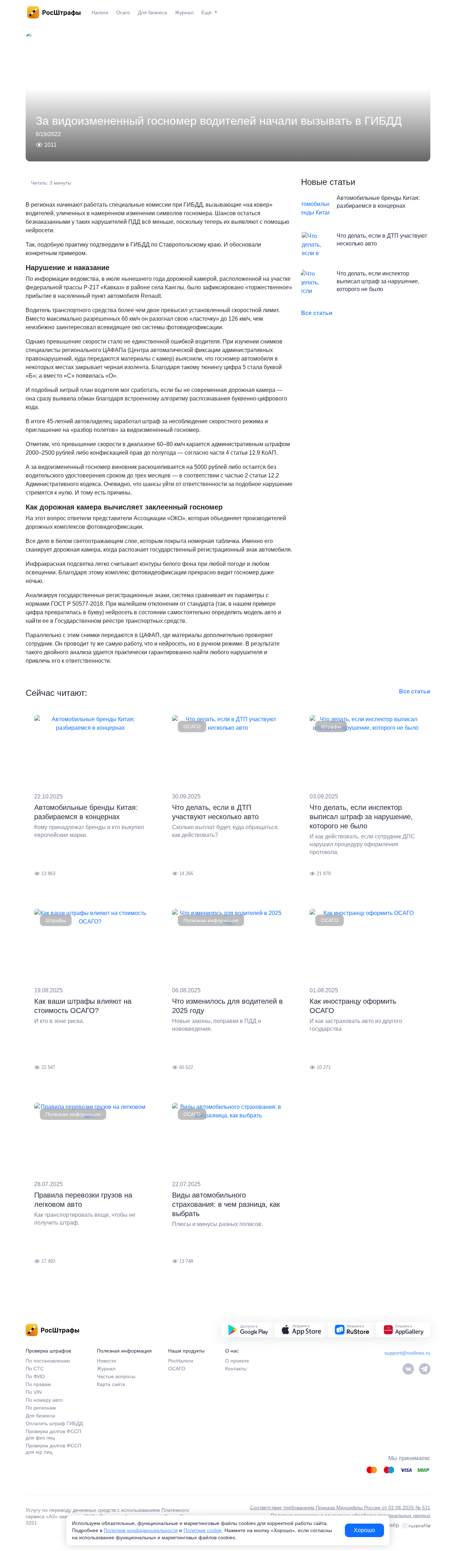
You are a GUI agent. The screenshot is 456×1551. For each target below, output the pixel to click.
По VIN (34, 1392)
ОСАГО (192, 726)
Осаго (123, 12)
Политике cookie (202, 1530)
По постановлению (48, 1361)
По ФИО (35, 1376)
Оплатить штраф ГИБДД (54, 1423)
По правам (38, 1384)
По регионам (41, 1408)
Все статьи (316, 313)
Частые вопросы (116, 1376)
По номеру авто (44, 1400)
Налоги (100, 12)
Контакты (236, 1368)
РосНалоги (180, 1361)
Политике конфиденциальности (141, 1530)
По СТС (35, 1368)
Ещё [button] (207, 12)
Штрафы (331, 726)
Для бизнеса (152, 12)
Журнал (184, 12)
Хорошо (364, 1530)
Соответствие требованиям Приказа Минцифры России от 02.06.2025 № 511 (340, 1507)
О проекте (237, 1361)
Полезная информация (210, 920)
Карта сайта (111, 1384)
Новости (106, 1361)
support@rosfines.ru (407, 1353)
